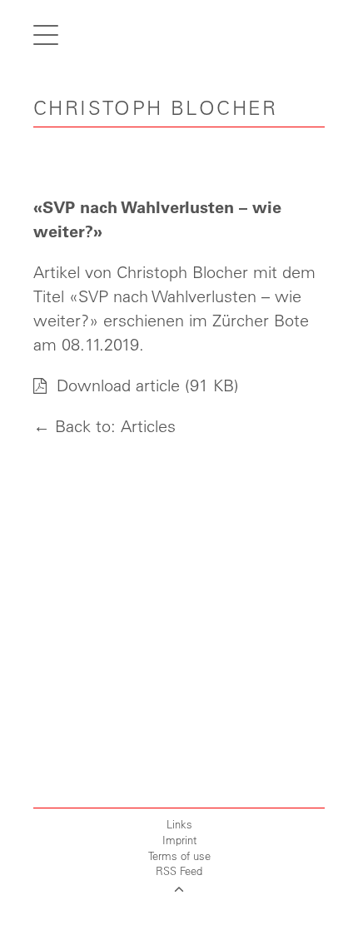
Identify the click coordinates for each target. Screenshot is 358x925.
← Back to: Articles (104, 425)
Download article (116, 385)
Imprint (179, 840)
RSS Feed (179, 870)
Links (179, 824)
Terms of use (179, 855)
